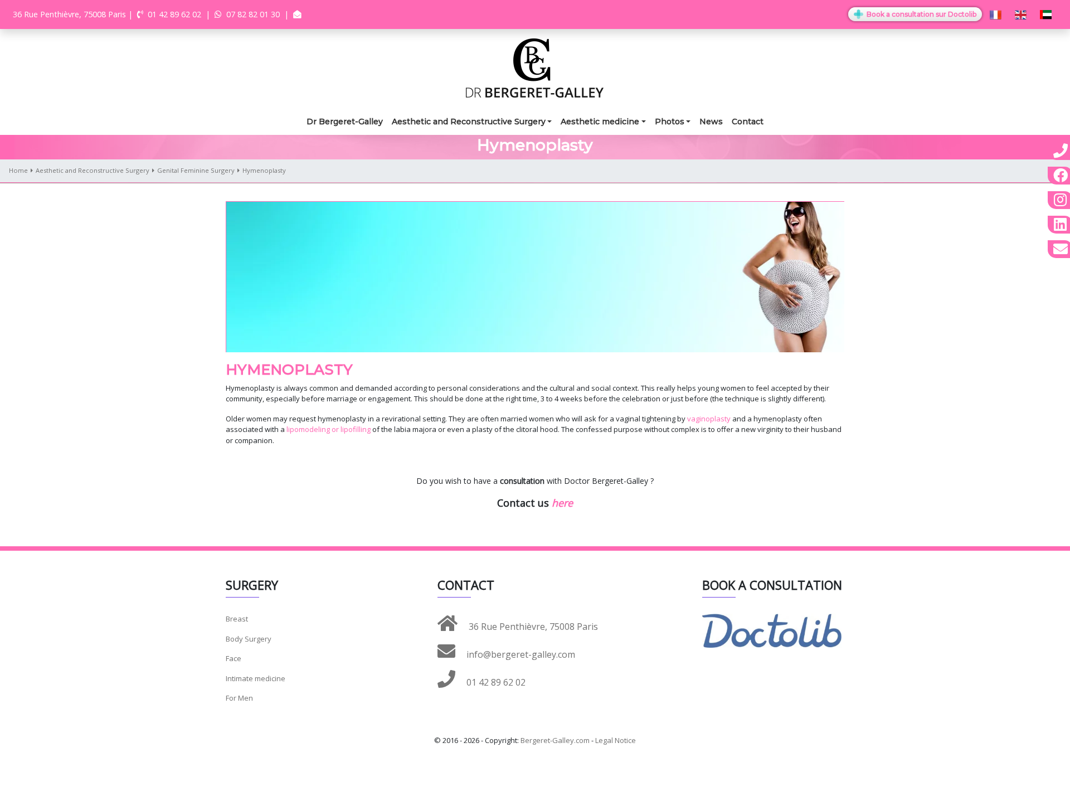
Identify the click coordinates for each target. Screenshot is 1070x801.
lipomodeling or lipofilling (328, 429)
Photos (669, 121)
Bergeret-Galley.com (555, 740)
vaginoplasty (709, 419)
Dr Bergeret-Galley (345, 121)
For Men (239, 698)
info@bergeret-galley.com (519, 654)
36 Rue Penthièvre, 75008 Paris (532, 626)
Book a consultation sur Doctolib (920, 14)
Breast (237, 619)
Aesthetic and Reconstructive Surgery (469, 121)
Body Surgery (248, 639)
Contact (747, 121)
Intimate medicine (255, 678)
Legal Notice (615, 740)
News (711, 121)
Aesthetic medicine (600, 121)
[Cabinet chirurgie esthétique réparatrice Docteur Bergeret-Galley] (535, 67)
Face (233, 658)
